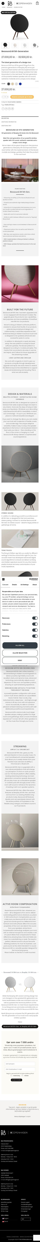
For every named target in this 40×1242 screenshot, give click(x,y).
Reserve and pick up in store (22, 97)
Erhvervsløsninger (26, 1215)
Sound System (18, 7)
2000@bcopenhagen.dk (12, 1156)
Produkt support (25, 1208)
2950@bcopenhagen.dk (12, 1185)
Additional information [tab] (8, 122)
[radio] (8, 83)
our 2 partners (13, 594)
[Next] (35, 26)
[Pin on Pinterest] (12, 108)
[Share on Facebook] (3, 108)
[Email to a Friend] (9, 108)
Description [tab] (5, 118)
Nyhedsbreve (4, 1215)
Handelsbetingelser (26, 1210)
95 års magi (4, 1217)
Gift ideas (11, 105)
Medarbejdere (4, 1212)
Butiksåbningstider (6, 1208)
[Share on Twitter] (6, 108)
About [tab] (35, 584)
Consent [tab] (5, 584)
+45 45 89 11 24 (9, 1183)
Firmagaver (24, 1217)
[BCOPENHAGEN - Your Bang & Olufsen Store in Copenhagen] (20, 3)
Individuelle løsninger (27, 1212)
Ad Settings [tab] (25, 584)
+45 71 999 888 (9, 1154)
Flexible (7, 105)
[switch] (35, 624)
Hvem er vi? (4, 1210)
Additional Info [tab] (6, 126)
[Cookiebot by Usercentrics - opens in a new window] (29, 579)
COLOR (3, 83)
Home (3, 7)
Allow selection (20, 653)
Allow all (20, 645)
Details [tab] (14, 584)
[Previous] (4, 26)
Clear (37, 81)
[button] (3, 3)
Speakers (9, 7)
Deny (20, 660)
